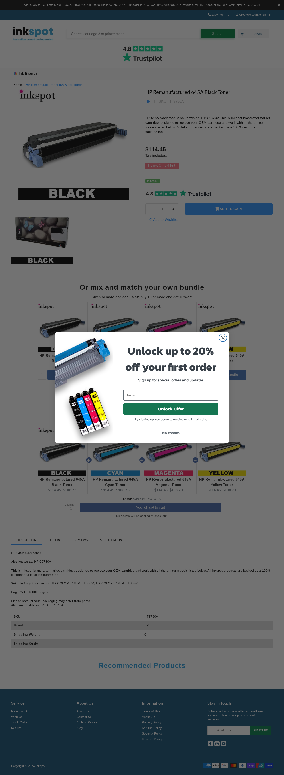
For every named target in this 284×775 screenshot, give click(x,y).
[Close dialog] (223, 338)
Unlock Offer (171, 409)
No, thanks (171, 432)
